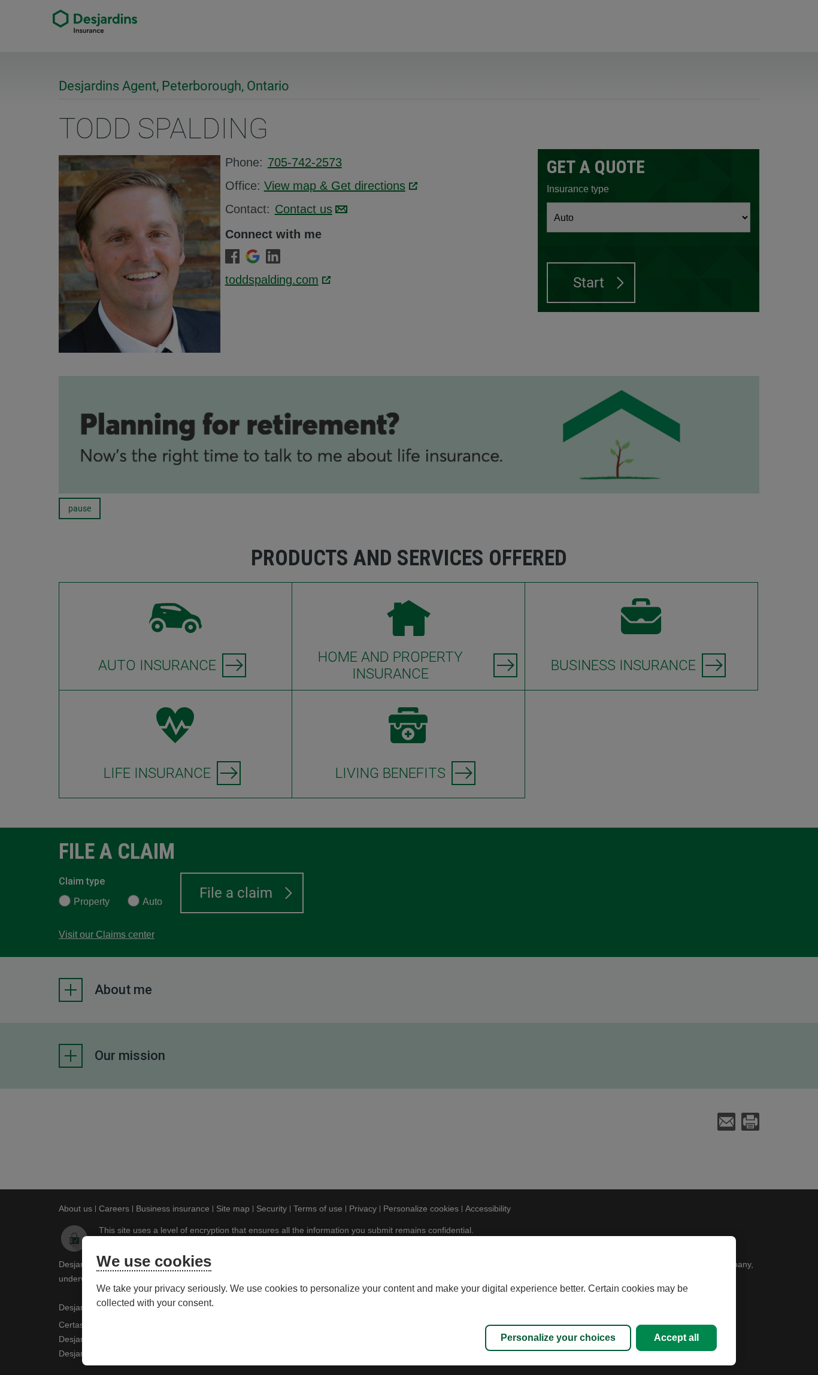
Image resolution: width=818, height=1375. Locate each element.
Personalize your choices (558, 1337)
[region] (409, 1300)
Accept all (676, 1337)
